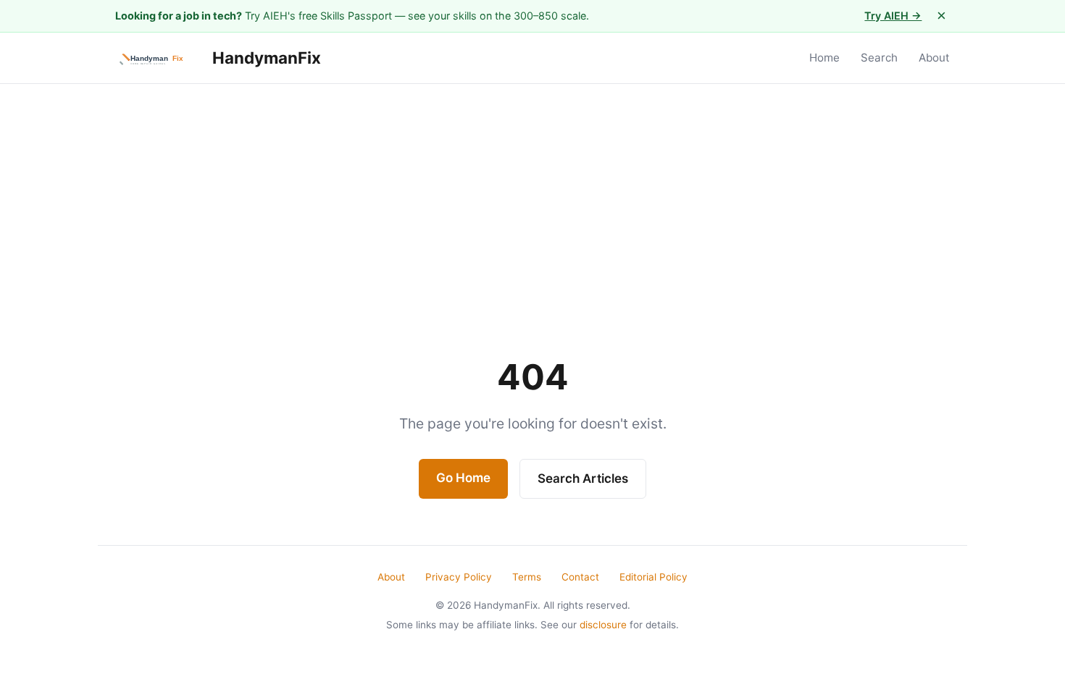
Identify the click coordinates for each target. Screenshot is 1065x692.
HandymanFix (265, 57)
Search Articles (583, 478)
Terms (526, 577)
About (934, 57)
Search (879, 57)
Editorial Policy (653, 577)
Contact (580, 577)
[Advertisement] (532, 192)
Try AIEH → (893, 15)
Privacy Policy (458, 577)
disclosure (603, 624)
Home (824, 57)
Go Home (463, 478)
